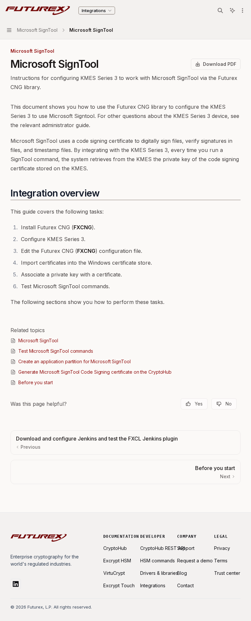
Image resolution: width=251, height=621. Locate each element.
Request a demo (195, 560)
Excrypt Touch (119, 585)
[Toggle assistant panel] (232, 10)
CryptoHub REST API (162, 548)
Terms (220, 560)
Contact (185, 585)
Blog (182, 573)
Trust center (227, 573)
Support (185, 548)
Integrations (152, 585)
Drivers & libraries (159, 573)
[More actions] (242, 10)
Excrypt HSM (117, 560)
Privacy (222, 548)
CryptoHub (115, 548)
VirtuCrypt (114, 573)
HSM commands (157, 560)
